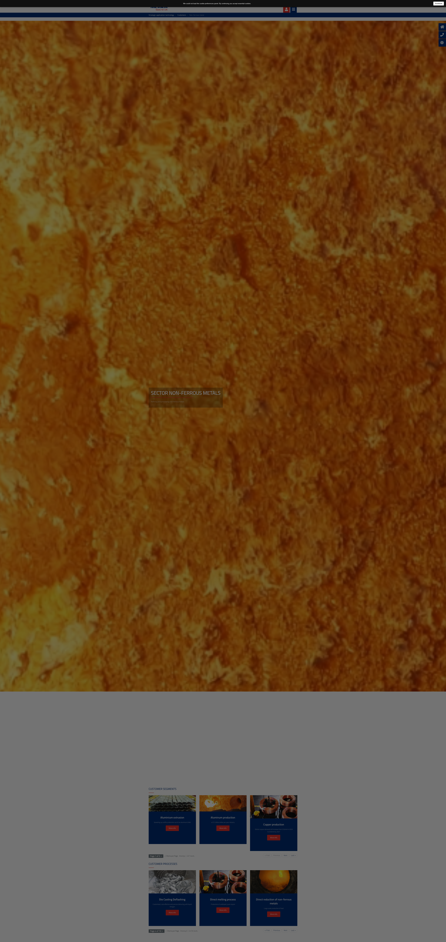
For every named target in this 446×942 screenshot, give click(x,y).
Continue (438, 3)
